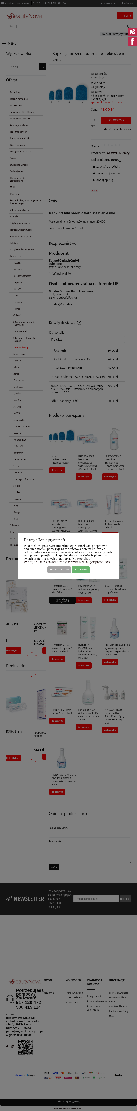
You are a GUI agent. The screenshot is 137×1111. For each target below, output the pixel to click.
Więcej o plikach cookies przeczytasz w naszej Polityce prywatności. (68, 562)
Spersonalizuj (59, 569)
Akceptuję (81, 569)
